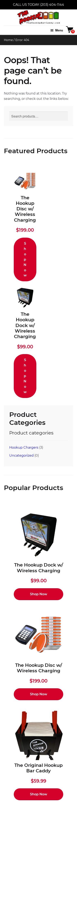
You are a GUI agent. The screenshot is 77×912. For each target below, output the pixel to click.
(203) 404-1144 (52, 5)
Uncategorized (21, 455)
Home (8, 40)
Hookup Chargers (23, 447)
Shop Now (25, 259)
